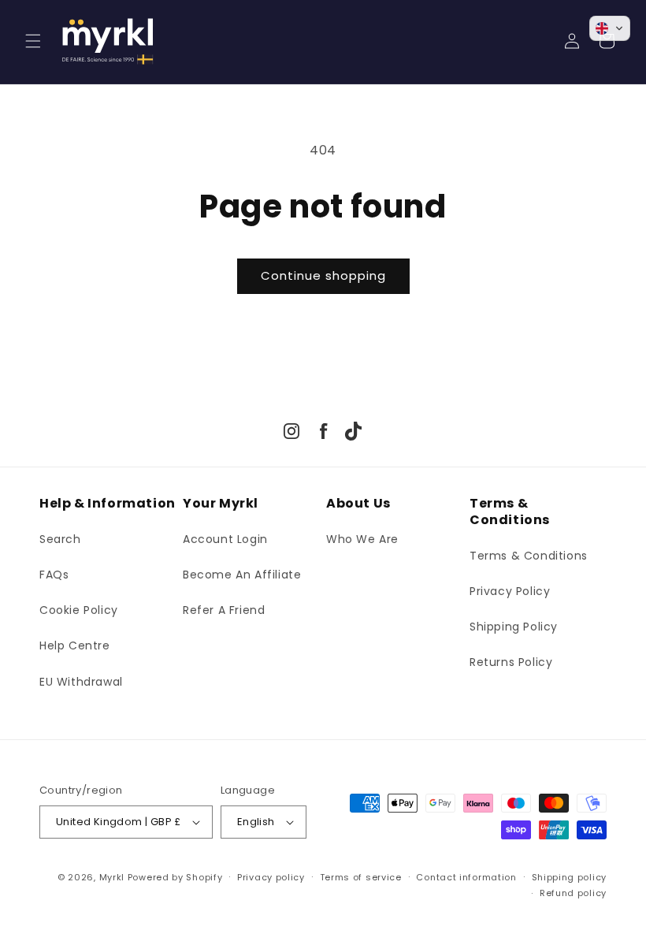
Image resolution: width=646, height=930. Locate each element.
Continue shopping (323, 275)
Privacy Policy (510, 591)
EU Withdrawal (81, 682)
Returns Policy (511, 662)
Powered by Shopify (175, 877)
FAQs (54, 574)
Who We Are (362, 539)
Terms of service (361, 877)
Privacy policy (271, 877)
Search (60, 539)
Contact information (466, 877)
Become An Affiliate (242, 574)
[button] (33, 41)
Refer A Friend (224, 610)
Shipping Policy (514, 626)
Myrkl (112, 877)
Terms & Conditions (529, 556)
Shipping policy (569, 877)
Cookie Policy (78, 610)
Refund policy (573, 893)
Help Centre (74, 645)
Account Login (225, 539)
